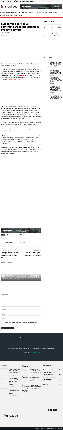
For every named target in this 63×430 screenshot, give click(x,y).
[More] (29, 242)
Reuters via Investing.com (14, 79)
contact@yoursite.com (34, 352)
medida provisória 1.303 (23, 75)
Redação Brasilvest (7, 35)
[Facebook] (55, 1)
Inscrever (59, 25)
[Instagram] (57, 1)
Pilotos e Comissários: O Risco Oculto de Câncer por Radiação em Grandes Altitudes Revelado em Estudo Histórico (8, 277)
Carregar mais (52, 102)
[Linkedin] (59, 1)
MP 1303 (20, 234)
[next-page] (5, 284)
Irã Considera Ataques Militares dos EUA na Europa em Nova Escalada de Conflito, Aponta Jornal (21, 278)
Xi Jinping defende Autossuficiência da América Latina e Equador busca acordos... (13, 381)
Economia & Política (6, 21)
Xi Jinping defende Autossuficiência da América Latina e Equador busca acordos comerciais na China (34, 277)
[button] (60, 14)
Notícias (7, 274)
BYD (27, 69)
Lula (16, 234)
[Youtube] (61, 1)
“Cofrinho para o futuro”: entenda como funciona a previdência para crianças (33, 253)
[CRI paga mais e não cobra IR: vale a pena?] (25, 371)
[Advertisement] (21, 50)
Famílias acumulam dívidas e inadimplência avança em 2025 (35, 387)
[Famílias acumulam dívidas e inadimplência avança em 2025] (25, 388)
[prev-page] (2, 284)
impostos (11, 234)
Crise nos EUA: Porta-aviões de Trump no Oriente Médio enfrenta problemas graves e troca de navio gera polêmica (56, 96)
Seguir (52, 25)
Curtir (46, 25)
